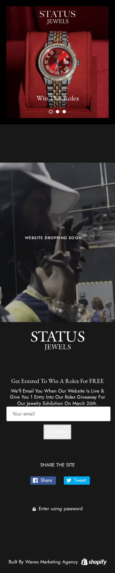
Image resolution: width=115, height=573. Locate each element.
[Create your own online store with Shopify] (93, 561)
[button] (51, 111)
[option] (57, 62)
